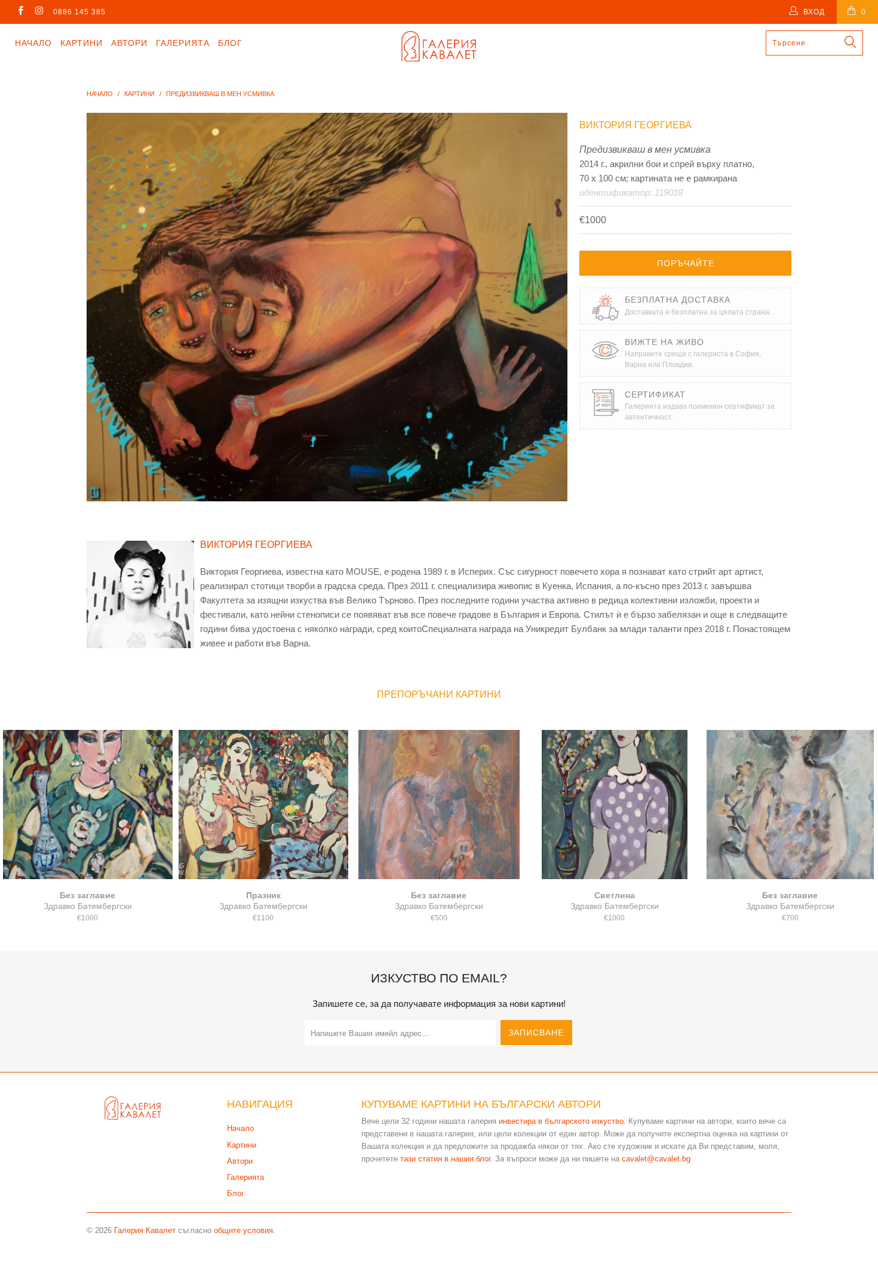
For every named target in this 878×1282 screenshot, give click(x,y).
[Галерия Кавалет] (439, 46)
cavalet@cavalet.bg (656, 1158)
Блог (230, 43)
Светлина (614, 804)
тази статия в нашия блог (445, 1158)
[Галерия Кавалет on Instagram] (38, 12)
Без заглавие (88, 804)
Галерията (183, 43)
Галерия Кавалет (145, 1230)
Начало (33, 43)
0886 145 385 (79, 12)
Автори (129, 43)
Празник (263, 804)
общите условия (243, 1230)
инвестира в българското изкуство (561, 1121)
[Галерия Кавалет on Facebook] (20, 12)
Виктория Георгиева (635, 125)
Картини (81, 43)
